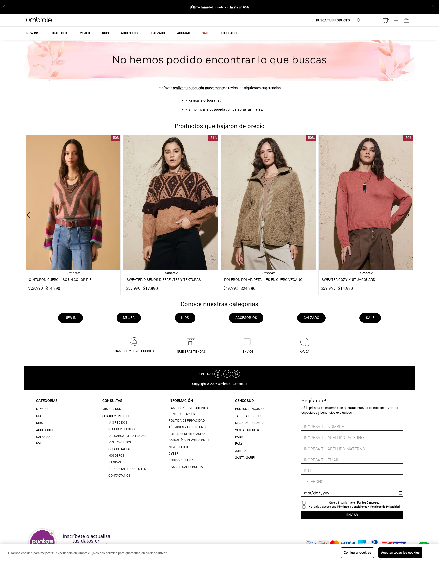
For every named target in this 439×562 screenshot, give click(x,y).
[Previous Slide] (4, 7)
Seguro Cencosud (249, 423)
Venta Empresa (247, 430)
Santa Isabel (245, 457)
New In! (42, 409)
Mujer (41, 416)
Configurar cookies (357, 552)
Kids (39, 423)
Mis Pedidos (111, 409)
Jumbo (240, 451)
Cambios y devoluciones (188, 408)
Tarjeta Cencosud (249, 416)
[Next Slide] (434, 7)
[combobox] (337, 20)
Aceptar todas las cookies (400, 552)
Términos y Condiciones (352, 506)
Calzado (43, 437)
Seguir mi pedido (115, 416)
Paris (239, 437)
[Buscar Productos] (360, 20)
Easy (238, 443)
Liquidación (219, 7)
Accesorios (45, 430)
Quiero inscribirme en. (354, 502)
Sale (39, 443)
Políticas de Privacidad (385, 506)
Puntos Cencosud (249, 409)
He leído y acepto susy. (354, 506)
